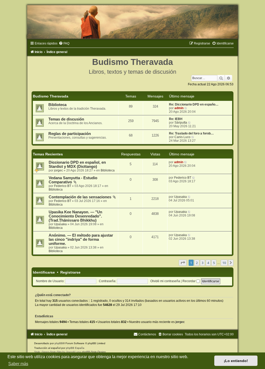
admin (178, 108)
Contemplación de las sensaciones (80, 197)
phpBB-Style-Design (94, 351)
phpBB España (75, 348)
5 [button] (214, 262)
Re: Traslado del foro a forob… (191, 133)
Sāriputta (180, 122)
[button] (183, 263)
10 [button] (224, 262)
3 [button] (202, 262)
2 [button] (197, 262)
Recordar (189, 281)
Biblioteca (57, 105)
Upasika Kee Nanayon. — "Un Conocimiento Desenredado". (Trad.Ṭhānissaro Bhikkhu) (75, 216)
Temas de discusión (66, 119)
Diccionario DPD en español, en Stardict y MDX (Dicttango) (77, 164)
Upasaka (180, 197)
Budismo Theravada (50, 96)
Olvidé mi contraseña (165, 281)
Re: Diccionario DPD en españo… (193, 104)
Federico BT (62, 186)
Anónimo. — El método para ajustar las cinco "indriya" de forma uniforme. (81, 239)
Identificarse (44, 272)
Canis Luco (182, 137)
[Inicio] (132, 22)
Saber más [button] (18, 364)
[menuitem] (64, 43)
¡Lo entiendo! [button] (236, 361)
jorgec (58, 170)
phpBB (59, 343)
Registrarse (70, 272)
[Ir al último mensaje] (185, 162)
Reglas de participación (69, 134)
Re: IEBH (175, 119)
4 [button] (208, 262)
